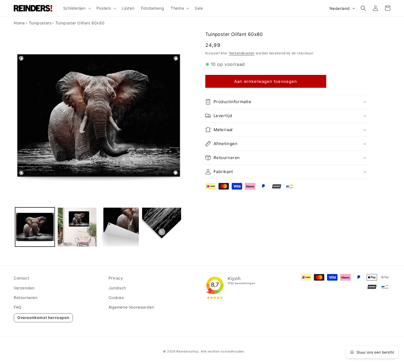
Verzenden (24, 288)
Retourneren (26, 297)
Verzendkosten (241, 53)
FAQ (18, 307)
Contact (21, 278)
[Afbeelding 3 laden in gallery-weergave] (119, 227)
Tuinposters (40, 23)
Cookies (116, 297)
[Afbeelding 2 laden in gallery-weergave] (77, 227)
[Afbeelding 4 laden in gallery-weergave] (161, 227)
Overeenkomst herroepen (43, 317)
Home (19, 23)
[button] (76, 8)
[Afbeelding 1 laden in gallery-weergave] (35, 227)
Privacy (116, 278)
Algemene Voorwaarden (131, 307)
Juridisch (117, 288)
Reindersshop (187, 351)
